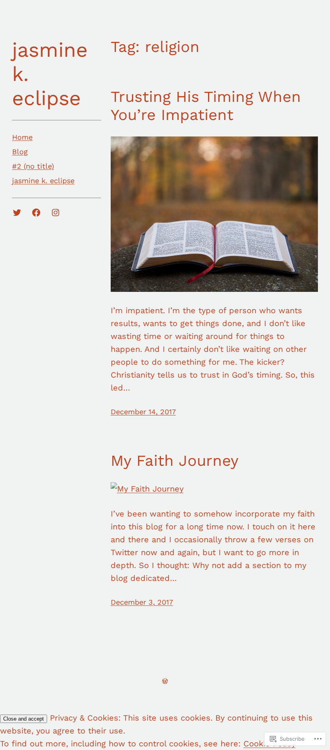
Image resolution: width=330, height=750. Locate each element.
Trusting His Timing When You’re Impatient (206, 106)
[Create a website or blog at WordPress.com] (165, 681)
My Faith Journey (175, 460)
